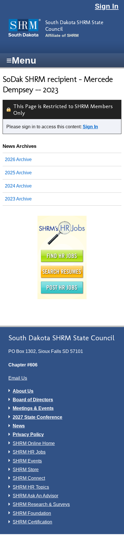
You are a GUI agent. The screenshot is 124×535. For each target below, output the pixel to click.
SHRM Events (27, 460)
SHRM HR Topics (31, 487)
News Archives (19, 146)
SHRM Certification (32, 521)
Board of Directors (33, 399)
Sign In (107, 6)
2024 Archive (18, 186)
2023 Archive (18, 198)
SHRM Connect (29, 478)
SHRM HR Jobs (29, 452)
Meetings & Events (33, 408)
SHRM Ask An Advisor (35, 495)
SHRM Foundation (32, 513)
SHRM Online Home (34, 443)
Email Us (17, 378)
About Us (23, 391)
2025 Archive (18, 172)
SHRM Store (26, 469)
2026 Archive (18, 159)
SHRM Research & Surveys (41, 504)
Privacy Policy (28, 434)
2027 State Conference (37, 417)
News (19, 425)
